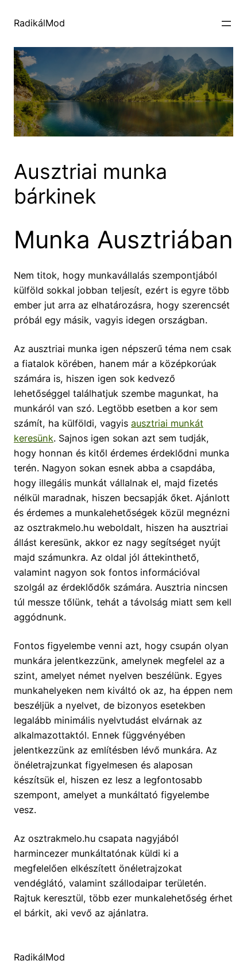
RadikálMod (39, 23)
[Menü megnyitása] (226, 23)
